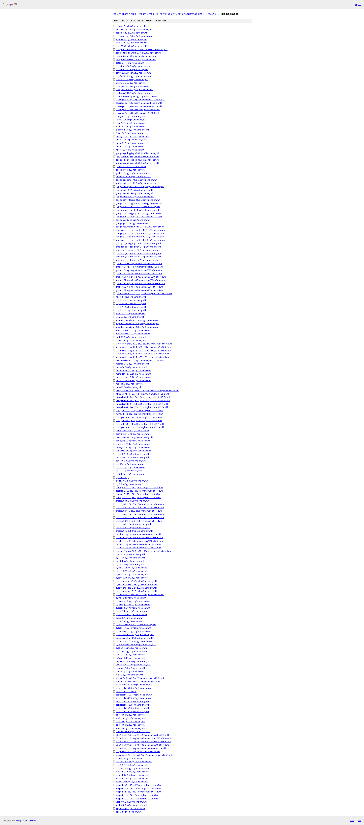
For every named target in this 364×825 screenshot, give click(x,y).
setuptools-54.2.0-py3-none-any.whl (132, 711)
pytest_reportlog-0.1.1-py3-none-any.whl (134, 638)
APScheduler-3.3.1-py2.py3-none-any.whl (134, 29)
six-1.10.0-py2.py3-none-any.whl (130, 714)
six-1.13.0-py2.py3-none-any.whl (130, 721)
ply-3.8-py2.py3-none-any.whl (129, 484)
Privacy (25, 820)
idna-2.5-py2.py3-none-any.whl (130, 317)
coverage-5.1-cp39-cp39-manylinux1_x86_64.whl (138, 113)
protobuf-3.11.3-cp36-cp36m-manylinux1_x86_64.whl (140, 504)
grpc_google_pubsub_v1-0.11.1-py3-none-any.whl (138, 253)
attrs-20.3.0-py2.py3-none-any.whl (131, 46)
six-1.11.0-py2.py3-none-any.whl (130, 718)
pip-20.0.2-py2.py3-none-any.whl (130, 467)
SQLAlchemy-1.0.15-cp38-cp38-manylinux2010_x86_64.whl (142, 744)
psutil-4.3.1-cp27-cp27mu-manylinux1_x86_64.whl (138, 534)
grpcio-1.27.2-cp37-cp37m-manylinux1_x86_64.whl (139, 273)
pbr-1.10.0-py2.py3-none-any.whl (131, 460)
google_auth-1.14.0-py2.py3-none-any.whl (135, 193)
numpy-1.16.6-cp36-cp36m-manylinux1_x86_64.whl (139, 417)
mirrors (123, 13)
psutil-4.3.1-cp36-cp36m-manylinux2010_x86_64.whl (139, 537)
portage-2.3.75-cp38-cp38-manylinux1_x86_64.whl (138, 494)
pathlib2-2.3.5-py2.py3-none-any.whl (132, 457)
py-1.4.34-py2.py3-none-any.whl (130, 557)
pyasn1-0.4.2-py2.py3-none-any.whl (132, 574)
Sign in (358, 4)
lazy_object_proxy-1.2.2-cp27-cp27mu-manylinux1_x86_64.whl (144, 343)
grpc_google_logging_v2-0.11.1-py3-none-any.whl (138, 243)
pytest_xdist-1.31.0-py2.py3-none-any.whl (134, 641)
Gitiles (17, 820)
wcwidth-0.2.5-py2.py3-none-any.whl (132, 778)
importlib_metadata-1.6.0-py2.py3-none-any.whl (137, 327)
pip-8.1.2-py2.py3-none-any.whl (130, 474)
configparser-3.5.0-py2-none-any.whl (132, 86)
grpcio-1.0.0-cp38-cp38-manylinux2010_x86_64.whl (139, 270)
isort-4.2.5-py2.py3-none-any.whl (131, 337)
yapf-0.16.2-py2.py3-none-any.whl (131, 801)
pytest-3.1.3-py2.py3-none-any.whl (131, 611)
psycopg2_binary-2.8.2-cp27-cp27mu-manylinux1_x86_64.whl (143, 551)
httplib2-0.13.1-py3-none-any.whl (131, 303)
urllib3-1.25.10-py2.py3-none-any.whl (132, 768)
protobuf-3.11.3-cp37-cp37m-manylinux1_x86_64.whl (140, 507)
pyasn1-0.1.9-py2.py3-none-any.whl (132, 567)
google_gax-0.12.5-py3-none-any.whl (132, 223)
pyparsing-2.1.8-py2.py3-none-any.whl (133, 601)
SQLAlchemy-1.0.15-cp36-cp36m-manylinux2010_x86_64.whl (143, 738)
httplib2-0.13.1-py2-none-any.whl (131, 300)
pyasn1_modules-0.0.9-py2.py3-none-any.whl (136, 584)
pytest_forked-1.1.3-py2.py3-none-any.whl (135, 634)
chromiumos (146, 13)
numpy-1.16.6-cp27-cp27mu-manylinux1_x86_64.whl (139, 413)
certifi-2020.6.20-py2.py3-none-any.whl (133, 76)
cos (114, 13)
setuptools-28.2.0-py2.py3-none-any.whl (134, 688)
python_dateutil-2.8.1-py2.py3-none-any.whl (136, 644)
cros (133, 13)
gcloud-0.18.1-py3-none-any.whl (130, 169)
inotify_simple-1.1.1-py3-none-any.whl (133, 333)
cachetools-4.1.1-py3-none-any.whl (132, 69)
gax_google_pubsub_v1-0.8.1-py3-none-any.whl (137, 163)
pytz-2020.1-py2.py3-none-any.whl (131, 651)
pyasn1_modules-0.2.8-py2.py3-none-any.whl (136, 591)
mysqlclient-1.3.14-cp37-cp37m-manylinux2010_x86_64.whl (143, 400)
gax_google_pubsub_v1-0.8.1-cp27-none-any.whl (138, 159)
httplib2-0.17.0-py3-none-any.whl (131, 307)
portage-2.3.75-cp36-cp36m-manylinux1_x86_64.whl (139, 487)
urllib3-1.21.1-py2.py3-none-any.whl (132, 765)
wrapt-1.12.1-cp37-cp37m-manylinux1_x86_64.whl (138, 791)
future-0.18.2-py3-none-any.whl (130, 143)
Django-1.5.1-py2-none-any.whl (130, 116)
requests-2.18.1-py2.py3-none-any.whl (133, 661)
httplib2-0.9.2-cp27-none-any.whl (131, 310)
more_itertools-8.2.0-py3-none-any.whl (133, 373)
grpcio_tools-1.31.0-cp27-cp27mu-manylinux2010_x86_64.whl (144, 293)
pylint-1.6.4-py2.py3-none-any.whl (131, 597)
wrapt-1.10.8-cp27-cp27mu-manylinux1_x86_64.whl (139, 785)
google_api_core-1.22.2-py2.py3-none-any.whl (137, 183)
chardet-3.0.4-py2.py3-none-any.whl (132, 79)
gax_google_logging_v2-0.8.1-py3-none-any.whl (137, 156)
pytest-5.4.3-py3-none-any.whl (129, 621)
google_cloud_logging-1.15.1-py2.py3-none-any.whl (139, 213)
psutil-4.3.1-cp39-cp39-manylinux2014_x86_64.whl (138, 547)
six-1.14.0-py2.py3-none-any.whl (130, 724)
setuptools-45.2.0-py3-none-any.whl (132, 701)
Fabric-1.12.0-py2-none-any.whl (130, 133)
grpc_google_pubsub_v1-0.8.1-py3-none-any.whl (138, 260)
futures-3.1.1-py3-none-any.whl (130, 149)
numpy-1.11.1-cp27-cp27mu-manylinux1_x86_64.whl (139, 410)
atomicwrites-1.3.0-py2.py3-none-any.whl (134, 36)
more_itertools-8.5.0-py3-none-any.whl (133, 377)
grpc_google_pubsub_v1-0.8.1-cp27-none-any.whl (138, 256)
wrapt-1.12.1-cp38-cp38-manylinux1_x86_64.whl (137, 795)
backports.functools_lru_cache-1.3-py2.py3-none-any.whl (141, 49)
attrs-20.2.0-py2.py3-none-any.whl (131, 42)
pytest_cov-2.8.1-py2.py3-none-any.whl (133, 631)
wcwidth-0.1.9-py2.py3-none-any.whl (132, 775)
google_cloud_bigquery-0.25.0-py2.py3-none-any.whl (140, 203)
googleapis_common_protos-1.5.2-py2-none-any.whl (140, 236)
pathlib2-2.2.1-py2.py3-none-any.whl (132, 454)
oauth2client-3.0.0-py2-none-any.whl (132, 430)
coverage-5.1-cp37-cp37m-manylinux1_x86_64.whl (139, 106)
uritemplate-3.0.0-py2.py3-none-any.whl (134, 761)
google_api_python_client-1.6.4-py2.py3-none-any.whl (140, 186)
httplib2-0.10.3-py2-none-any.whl (131, 296)
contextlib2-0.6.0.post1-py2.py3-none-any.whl (136, 96)
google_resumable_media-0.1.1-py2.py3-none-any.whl (140, 226)
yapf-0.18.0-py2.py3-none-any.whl (131, 805)
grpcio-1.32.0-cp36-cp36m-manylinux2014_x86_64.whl (140, 280)
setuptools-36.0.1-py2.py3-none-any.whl (134, 694)
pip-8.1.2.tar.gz (122, 477)
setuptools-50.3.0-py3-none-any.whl (132, 708)
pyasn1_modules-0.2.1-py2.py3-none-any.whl (136, 587)
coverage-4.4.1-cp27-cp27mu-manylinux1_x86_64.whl (140, 99)
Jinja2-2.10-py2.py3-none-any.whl (131, 340)
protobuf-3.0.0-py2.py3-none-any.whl (133, 500)
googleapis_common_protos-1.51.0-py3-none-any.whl (140, 240)
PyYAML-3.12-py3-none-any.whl (130, 658)
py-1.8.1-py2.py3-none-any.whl (130, 561)
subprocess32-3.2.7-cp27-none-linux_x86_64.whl (138, 751)
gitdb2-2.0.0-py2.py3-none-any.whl (131, 173)
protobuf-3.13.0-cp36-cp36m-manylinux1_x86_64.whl (140, 514)
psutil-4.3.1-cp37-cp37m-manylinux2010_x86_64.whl (139, 541)
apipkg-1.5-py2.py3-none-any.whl (131, 26)
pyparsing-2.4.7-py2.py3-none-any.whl (133, 607)
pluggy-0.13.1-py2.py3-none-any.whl (132, 480)
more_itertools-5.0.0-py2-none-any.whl (133, 370)
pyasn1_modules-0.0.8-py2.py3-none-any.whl (136, 581)
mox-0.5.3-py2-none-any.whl (129, 387)
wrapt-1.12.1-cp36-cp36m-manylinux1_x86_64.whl (138, 788)
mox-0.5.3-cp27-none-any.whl (129, 383)
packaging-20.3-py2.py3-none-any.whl (133, 440)
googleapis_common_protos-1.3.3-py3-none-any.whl (140, 233)
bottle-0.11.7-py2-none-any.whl (130, 62)
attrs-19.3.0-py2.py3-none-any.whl (131, 39)
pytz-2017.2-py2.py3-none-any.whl (131, 648)
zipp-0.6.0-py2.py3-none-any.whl (130, 808)
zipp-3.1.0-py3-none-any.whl (128, 811)
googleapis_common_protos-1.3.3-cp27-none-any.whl (140, 230)
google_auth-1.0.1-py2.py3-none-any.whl (134, 190)
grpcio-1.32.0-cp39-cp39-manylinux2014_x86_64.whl (139, 290)
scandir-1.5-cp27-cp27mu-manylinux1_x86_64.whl (138, 681)
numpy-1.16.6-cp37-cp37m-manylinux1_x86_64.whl (139, 420)
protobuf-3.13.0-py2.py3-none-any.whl (133, 524)
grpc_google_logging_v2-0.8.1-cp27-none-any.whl (138, 246)
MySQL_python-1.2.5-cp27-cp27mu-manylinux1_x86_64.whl (143, 393)
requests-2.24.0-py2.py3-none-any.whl (133, 664)
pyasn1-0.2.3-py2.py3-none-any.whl (132, 571)
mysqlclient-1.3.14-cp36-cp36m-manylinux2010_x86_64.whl (143, 397)
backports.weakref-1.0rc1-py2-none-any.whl (136, 59)
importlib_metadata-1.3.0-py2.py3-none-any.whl (137, 320)
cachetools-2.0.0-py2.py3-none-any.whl (134, 66)
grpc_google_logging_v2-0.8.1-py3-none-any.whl (138, 250)
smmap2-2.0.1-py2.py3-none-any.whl (133, 731)
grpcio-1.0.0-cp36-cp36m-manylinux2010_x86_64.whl (140, 266)
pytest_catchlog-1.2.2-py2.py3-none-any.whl (136, 624)
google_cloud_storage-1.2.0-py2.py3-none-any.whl (139, 216)
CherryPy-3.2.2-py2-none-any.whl (131, 83)
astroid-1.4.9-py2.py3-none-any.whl (132, 32)
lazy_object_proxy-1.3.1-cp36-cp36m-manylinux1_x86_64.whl (143, 347)
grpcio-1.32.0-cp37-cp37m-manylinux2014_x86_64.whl (140, 283)
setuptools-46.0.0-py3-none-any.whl (132, 704)
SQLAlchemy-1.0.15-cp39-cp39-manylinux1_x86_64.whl (141, 748)
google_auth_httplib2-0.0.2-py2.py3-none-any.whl (138, 200)
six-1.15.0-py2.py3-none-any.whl (130, 728)
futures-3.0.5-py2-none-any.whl (130, 146)
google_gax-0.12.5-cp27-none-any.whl (133, 220)
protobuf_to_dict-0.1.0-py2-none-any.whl (134, 531)
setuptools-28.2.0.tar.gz (126, 691)
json (359, 820)
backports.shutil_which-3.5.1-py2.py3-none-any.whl (139, 52)
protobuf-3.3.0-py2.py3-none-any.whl (133, 527)
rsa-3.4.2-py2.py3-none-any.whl (130, 671)
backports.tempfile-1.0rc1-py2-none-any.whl (136, 56)
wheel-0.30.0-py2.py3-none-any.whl (132, 781)
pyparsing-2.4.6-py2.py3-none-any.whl (133, 604)
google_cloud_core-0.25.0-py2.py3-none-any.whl (138, 206)
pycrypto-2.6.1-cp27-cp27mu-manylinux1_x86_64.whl (140, 594)
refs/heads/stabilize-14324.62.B (197, 13)
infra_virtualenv (165, 13)
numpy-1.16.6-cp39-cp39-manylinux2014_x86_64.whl (140, 427)
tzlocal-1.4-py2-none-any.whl (129, 758)
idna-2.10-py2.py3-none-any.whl (130, 313)
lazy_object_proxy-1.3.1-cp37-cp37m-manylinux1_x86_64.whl (143, 350)
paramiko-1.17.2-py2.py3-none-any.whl (133, 450)
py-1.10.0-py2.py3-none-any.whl (130, 554)
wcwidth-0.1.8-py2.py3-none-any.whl (132, 771)
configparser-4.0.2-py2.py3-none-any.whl (134, 89)
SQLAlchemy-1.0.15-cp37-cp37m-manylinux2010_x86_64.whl (143, 741)
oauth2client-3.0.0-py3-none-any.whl (132, 434)
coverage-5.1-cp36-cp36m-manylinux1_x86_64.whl (139, 103)
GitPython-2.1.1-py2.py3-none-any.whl (133, 176)
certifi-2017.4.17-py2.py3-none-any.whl (133, 72)
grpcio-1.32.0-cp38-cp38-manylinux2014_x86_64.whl (139, 286)
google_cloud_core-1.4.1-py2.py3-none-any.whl (137, 210)
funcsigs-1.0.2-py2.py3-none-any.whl (132, 136)
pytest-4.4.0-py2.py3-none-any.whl (131, 614)
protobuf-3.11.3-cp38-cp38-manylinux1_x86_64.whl (139, 510)
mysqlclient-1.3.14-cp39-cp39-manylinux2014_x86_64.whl (142, 407)
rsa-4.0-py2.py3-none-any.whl (129, 674)
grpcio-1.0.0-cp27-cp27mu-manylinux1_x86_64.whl (139, 263)
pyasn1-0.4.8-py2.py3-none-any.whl (132, 577)
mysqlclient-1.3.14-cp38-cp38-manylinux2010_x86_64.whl (142, 404)
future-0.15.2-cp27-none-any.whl (131, 139)
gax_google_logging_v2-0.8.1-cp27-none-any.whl (138, 153)
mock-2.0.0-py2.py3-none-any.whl (131, 367)
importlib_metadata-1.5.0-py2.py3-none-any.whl (137, 323)
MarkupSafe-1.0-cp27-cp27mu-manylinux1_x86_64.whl (141, 360)
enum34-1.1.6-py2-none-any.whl (130, 123)
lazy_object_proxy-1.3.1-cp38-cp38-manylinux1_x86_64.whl (142, 353)
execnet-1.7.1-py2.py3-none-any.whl (132, 129)
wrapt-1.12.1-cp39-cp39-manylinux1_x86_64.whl (137, 798)
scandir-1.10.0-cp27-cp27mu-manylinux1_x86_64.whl (140, 678)
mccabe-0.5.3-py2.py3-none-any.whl (132, 363)
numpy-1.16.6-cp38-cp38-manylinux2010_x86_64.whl (140, 424)
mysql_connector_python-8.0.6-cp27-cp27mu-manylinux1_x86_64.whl (147, 390)
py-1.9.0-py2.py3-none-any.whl (130, 564)
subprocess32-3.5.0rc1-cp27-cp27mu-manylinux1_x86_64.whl (144, 755)
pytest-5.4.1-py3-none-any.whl (129, 618)
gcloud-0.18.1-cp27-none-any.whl (131, 166)
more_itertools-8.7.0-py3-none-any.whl (133, 380)
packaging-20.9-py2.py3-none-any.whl (133, 447)
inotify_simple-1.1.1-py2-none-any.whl (133, 330)
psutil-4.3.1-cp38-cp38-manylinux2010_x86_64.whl (138, 544)
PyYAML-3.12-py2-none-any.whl (130, 654)
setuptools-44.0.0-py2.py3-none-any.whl (134, 698)
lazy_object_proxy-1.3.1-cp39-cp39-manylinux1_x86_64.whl (142, 357)
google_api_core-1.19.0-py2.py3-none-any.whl (137, 179)
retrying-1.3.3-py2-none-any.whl (130, 668)
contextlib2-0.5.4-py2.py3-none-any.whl (134, 93)
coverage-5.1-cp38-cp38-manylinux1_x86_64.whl (138, 109)
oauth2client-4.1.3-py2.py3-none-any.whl (134, 437)
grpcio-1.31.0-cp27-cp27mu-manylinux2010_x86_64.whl (141, 276)
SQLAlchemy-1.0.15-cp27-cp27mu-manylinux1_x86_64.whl (142, 735)
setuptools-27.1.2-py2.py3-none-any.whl (134, 684)
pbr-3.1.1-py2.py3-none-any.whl (130, 464)
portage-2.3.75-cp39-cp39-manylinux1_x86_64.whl (138, 497)
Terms (33, 820)
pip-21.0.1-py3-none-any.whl (129, 470)
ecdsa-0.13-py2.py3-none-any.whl (131, 119)
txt (352, 820)
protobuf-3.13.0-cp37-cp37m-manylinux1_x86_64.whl (140, 517)
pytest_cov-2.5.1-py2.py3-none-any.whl (133, 627)
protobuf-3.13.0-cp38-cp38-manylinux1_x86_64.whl (139, 521)
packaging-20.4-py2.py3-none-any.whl (133, 444)
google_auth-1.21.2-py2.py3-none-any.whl (135, 196)
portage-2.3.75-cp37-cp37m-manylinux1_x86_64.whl (139, 490)
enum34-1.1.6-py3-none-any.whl (130, 126)
